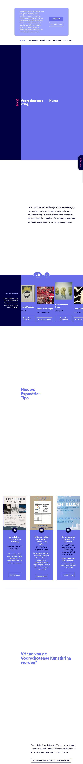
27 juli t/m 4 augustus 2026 (41, 548)
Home (22, 40)
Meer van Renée (43, 320)
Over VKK (57, 40)
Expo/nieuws (45, 40)
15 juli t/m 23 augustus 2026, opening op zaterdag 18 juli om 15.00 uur (68, 550)
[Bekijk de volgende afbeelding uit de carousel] (47, 274)
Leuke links (68, 40)
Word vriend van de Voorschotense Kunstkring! (51, 760)
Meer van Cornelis (26, 319)
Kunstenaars (33, 40)
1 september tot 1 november (15, 547)
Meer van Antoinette (62, 319)
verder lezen (41, 576)
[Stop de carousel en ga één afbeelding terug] (37, 274)
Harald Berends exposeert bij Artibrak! (68, 539)
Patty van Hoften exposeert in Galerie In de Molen (41, 540)
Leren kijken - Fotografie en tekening (15, 539)
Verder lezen (15, 575)
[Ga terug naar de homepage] (17, 102)
